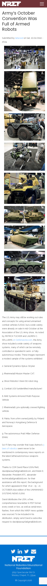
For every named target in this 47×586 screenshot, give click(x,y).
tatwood (19, 38)
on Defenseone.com (22, 340)
